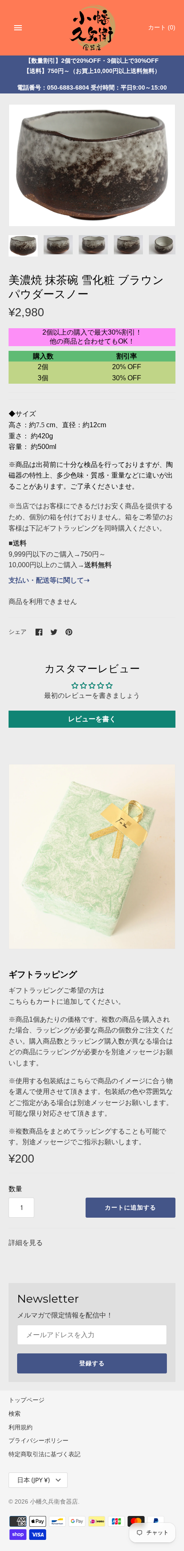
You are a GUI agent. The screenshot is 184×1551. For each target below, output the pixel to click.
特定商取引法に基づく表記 (44, 1454)
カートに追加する (130, 1207)
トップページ (27, 1400)
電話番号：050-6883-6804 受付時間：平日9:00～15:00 (92, 88)
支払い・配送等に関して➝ (49, 580)
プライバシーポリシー (38, 1440)
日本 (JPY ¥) (33, 1480)
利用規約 (21, 1427)
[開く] (18, 27)
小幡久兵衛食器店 (54, 1502)
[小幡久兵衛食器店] (92, 26)
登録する (92, 1363)
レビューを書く (92, 719)
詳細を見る (26, 1242)
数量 (15, 1188)
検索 (15, 1414)
